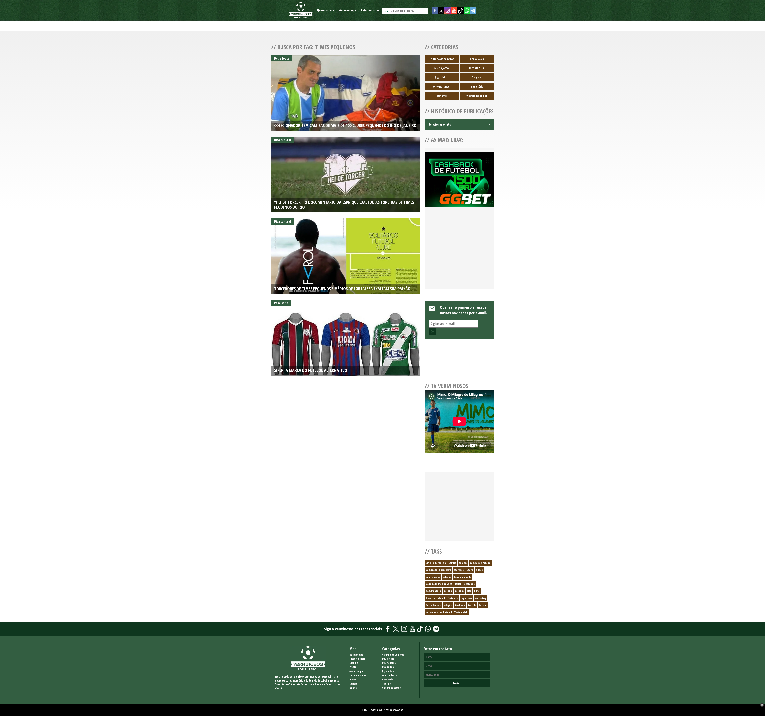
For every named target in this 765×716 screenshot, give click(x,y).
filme (477, 591)
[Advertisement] (459, 252)
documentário (433, 591)
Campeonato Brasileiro (438, 570)
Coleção (353, 683)
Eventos (353, 667)
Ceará (469, 570)
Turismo (442, 96)
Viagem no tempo (476, 96)
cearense (459, 570)
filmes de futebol (435, 598)
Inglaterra (466, 598)
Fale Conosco (370, 10)
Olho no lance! (441, 86)
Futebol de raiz (357, 658)
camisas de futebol (480, 563)
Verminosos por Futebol (439, 612)
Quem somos (325, 10)
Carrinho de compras (441, 59)
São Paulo (460, 605)
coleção (447, 577)
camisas (463, 563)
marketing (480, 598)
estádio (448, 591)
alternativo (439, 563)
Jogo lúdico (441, 77)
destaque (469, 584)
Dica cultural (477, 68)
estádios (459, 591)
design (458, 584)
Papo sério (477, 86)
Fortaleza (452, 598)
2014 (428, 563)
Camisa (452, 563)
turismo (483, 605)
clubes (479, 570)
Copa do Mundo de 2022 (439, 584)
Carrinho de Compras (393, 654)
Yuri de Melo (461, 612)
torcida (472, 605)
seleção (448, 605)
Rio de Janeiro (433, 605)
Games (352, 679)
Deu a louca (477, 59)
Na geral (477, 77)
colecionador (433, 577)
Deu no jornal (442, 68)
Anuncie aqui (347, 10)
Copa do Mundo (462, 577)
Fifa (469, 591)
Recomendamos (357, 675)
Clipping (353, 663)
